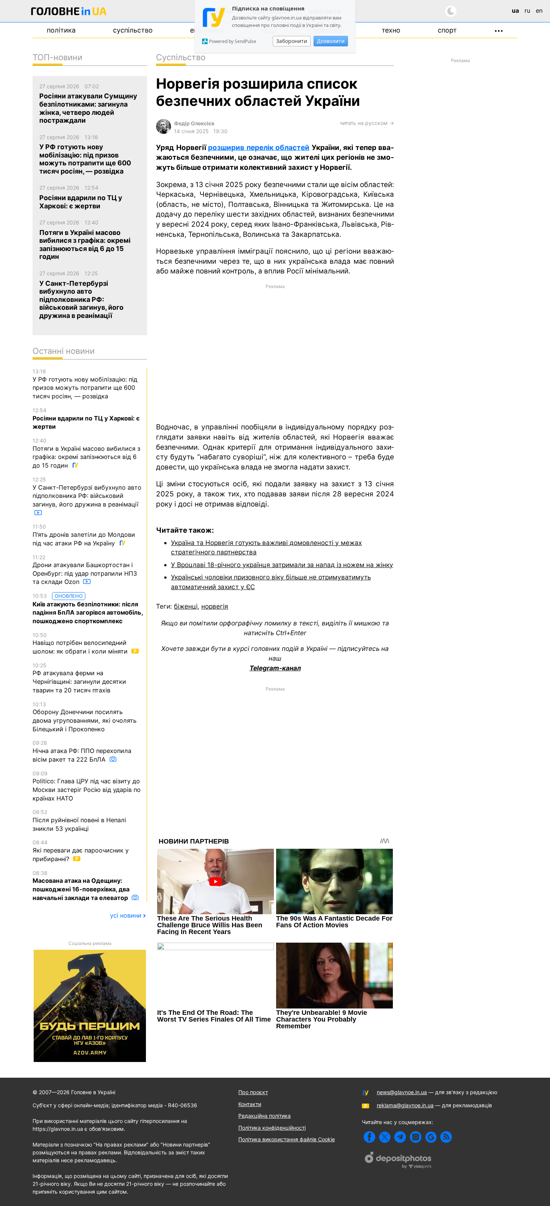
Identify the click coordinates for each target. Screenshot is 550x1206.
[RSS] (446, 1137)
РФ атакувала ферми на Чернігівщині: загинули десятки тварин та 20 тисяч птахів (79, 678)
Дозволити (331, 41)
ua (515, 10)
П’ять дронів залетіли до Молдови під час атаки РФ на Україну (84, 535)
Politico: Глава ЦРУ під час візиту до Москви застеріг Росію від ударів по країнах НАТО (87, 786)
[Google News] (431, 1137)
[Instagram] (415, 1137)
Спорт (447, 30)
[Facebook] (369, 1137)
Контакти (249, 1104)
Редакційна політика (264, 1115)
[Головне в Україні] (69, 12)
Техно (391, 30)
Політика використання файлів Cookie (286, 1139)
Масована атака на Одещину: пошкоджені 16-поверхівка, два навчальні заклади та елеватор (81, 886)
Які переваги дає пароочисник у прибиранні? (81, 850)
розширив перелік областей (258, 147)
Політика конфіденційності (272, 1127)
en (539, 10)
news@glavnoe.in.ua (402, 1092)
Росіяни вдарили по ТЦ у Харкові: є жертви (86, 418)
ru (527, 10)
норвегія (214, 606)
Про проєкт (253, 1092)
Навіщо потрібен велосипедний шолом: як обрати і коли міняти (81, 643)
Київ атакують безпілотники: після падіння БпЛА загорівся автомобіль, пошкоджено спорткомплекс (88, 609)
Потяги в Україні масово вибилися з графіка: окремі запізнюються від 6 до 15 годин (86, 453)
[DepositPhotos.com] (398, 1161)
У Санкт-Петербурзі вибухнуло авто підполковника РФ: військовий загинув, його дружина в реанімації (87, 492)
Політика (61, 30)
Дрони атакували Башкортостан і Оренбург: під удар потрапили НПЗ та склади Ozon (85, 570)
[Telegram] (400, 1137)
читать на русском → (367, 123)
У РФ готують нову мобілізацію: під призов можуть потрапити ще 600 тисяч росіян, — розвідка (85, 384)
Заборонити (291, 41)
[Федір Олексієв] (163, 132)
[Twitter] (385, 1137)
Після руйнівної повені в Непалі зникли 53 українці (79, 820)
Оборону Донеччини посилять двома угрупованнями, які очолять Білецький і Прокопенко (85, 717)
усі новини (125, 915)
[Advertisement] (275, 353)
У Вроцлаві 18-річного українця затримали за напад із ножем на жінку (282, 565)
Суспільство (133, 30)
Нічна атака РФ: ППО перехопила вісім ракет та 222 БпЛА (82, 751)
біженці (186, 606)
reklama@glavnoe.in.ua (405, 1105)
